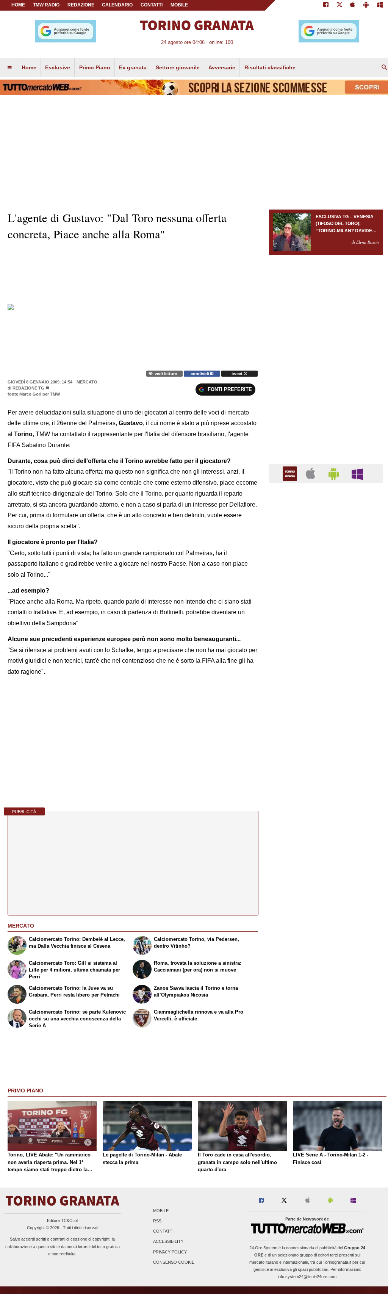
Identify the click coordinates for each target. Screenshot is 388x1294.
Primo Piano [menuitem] (94, 67)
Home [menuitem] (29, 67)
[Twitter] (339, 5)
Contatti (163, 1231)
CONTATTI (152, 5)
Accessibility (168, 1241)
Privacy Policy (170, 1252)
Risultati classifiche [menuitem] (270, 67)
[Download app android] (366, 5)
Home (18, 5)
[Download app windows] (380, 5)
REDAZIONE (80, 5)
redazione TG (28, 388)
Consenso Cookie (173, 1262)
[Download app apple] (353, 5)
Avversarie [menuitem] (221, 67)
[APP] (291, 473)
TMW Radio (46, 5)
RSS (157, 1221)
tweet (238, 373)
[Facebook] (326, 5)
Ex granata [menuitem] (133, 67)
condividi (200, 373)
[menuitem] (9, 68)
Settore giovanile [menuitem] (178, 67)
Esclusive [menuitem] (57, 67)
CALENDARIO (117, 5)
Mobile (161, 1210)
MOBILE (179, 5)
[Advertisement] (326, 782)
